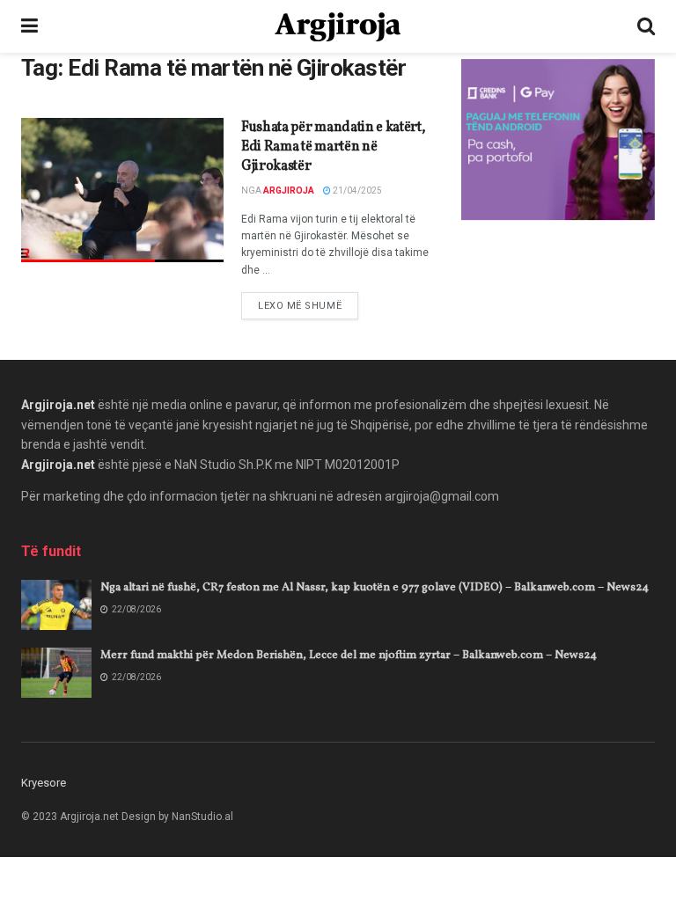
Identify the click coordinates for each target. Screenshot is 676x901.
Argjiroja (288, 190)
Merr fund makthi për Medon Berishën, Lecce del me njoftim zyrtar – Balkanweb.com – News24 (348, 655)
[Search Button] (646, 26)
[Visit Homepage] (337, 26)
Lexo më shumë (308, 305)
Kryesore (43, 782)
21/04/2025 (356, 190)
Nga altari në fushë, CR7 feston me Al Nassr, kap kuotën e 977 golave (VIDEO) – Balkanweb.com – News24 (374, 588)
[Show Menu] (29, 26)
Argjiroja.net (58, 405)
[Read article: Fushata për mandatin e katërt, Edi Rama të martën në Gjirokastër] (122, 190)
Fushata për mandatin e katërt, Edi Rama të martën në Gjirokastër (333, 147)
